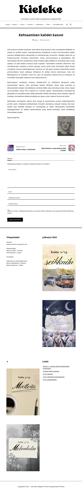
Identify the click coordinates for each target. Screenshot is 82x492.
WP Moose (61, 487)
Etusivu (8, 24)
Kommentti (12, 169)
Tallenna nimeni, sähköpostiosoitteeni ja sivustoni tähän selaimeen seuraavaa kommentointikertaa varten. (40, 212)
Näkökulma (39, 24)
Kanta (22, 24)
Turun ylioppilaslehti (50, 380)
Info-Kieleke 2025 (58, 24)
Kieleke (36, 40)
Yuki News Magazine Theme (40, 487)
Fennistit (30, 24)
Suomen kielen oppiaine (51, 371)
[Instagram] (67, 24)
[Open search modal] (70, 24)
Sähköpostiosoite (14, 198)
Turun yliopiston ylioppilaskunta (53, 377)
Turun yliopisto (48, 374)
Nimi (10, 192)
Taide (48, 24)
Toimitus (14, 24)
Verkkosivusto (13, 204)
